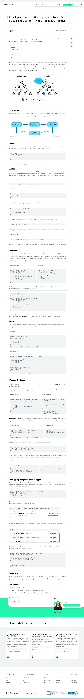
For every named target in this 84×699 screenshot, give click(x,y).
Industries (44, 4)
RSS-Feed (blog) (26, 682)
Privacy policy (73, 680)
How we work (47, 680)
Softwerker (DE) (26, 677)
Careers (75, 4)
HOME (10, 12)
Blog (24, 680)
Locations (59, 4)
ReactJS (13, 46)
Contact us (81, 1)
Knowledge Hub (67, 4)
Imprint (71, 677)
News (76, 1)
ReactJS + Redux (15, 49)
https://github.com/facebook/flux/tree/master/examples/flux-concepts (36, 592)
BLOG (24, 12)
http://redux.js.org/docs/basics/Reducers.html (34, 590)
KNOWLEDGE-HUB (18, 12)
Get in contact (71, 605)
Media (57, 682)
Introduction (14, 44)
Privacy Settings (73, 682)
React (12, 26)
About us (72, 1)
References (52, 4)
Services (38, 4)
